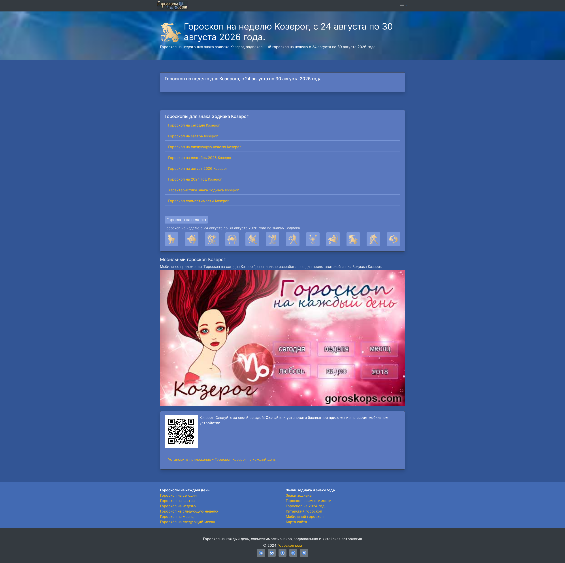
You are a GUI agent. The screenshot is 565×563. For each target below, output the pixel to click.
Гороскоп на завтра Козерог (193, 136)
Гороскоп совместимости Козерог (198, 201)
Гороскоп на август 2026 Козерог (197, 168)
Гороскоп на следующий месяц (187, 522)
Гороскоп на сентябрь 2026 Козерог (200, 157)
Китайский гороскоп (304, 511)
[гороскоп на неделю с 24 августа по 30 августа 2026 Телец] (192, 239)
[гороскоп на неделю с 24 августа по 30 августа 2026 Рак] (232, 239)
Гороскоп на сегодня (178, 495)
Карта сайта (296, 522)
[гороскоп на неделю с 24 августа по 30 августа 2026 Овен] (171, 239)
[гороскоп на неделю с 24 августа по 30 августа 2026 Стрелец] (333, 239)
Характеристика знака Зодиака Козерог (203, 190)
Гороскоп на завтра (177, 500)
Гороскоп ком (289, 545)
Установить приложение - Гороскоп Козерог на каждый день (222, 459)
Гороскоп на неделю (186, 219)
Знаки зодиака (299, 495)
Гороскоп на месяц (177, 516)
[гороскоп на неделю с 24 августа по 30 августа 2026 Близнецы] (212, 239)
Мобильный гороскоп (305, 516)
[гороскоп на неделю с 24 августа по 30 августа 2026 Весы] (292, 239)
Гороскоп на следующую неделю (189, 511)
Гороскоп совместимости (308, 500)
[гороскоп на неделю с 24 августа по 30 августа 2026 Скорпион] (313, 239)
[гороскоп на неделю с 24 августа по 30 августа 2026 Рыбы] (394, 239)
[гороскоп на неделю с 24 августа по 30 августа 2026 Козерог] (353, 239)
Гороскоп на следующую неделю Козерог (204, 147)
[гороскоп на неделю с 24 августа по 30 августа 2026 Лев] (252, 239)
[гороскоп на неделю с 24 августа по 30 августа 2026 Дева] (272, 239)
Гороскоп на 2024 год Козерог (195, 179)
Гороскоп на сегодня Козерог (194, 125)
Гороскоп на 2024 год (305, 506)
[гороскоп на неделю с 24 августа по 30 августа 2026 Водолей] (373, 239)
